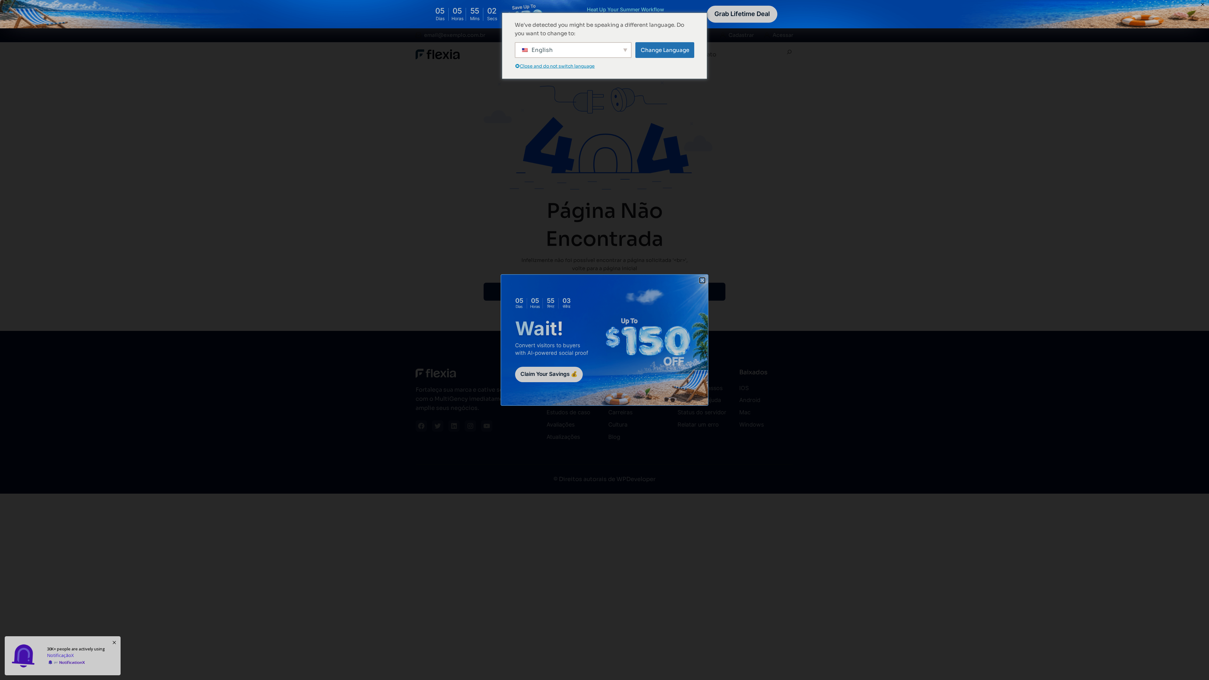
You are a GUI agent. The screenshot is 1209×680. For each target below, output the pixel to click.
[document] (604, 340)
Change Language (665, 50)
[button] (702, 280)
